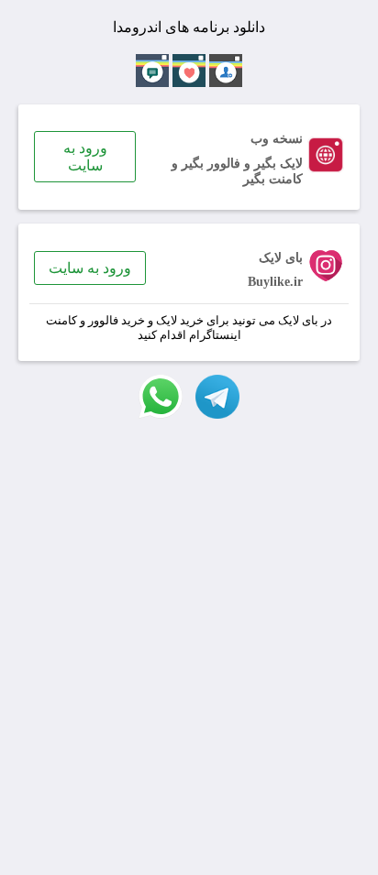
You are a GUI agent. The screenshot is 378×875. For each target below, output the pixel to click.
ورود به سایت (85, 156)
